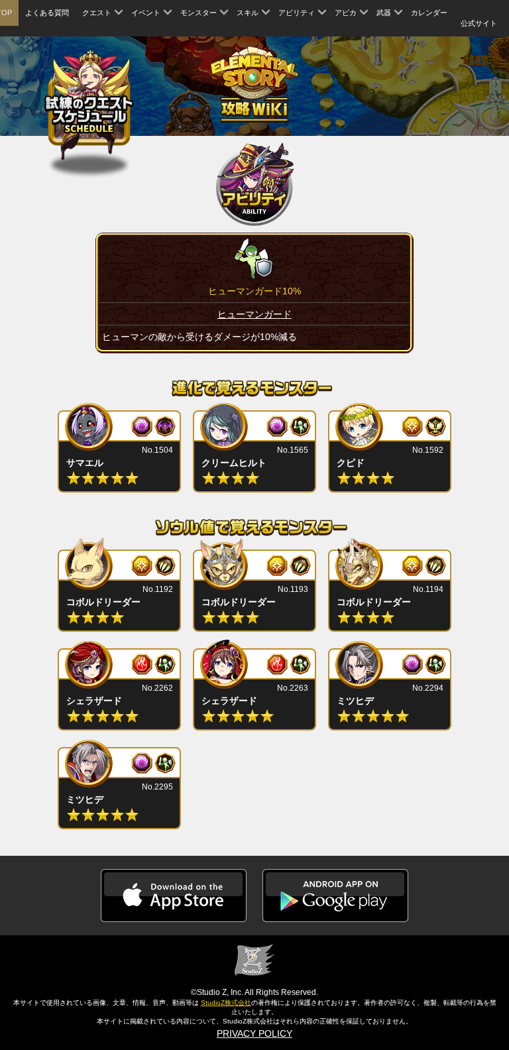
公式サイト (479, 23)
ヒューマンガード (254, 314)
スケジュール (89, 103)
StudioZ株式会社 (226, 1002)
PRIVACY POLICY (254, 1033)
